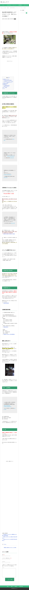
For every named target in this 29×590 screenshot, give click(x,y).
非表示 (8, 77)
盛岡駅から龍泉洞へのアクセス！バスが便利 (10, 547)
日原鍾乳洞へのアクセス (6, 79)
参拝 (11, 586)
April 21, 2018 (13, 223)
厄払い (8, 586)
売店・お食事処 (5, 87)
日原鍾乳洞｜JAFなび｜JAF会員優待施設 (9, 334)
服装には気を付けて (6, 86)
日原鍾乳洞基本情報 (6, 85)
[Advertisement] (9, 25)
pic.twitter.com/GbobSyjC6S (7, 406)
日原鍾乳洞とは (5, 84)
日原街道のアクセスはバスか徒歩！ (8, 81)
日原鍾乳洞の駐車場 (5, 83)
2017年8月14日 (12, 157)
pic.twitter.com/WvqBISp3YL (7, 174)
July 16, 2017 (5, 177)
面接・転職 (21, 586)
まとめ (4, 88)
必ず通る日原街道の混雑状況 (7, 80)
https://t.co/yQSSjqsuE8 (7, 405)
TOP (3, 7)
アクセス (5, 544)
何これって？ (5, 2)
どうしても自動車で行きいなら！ (8, 82)
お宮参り (16, 586)
